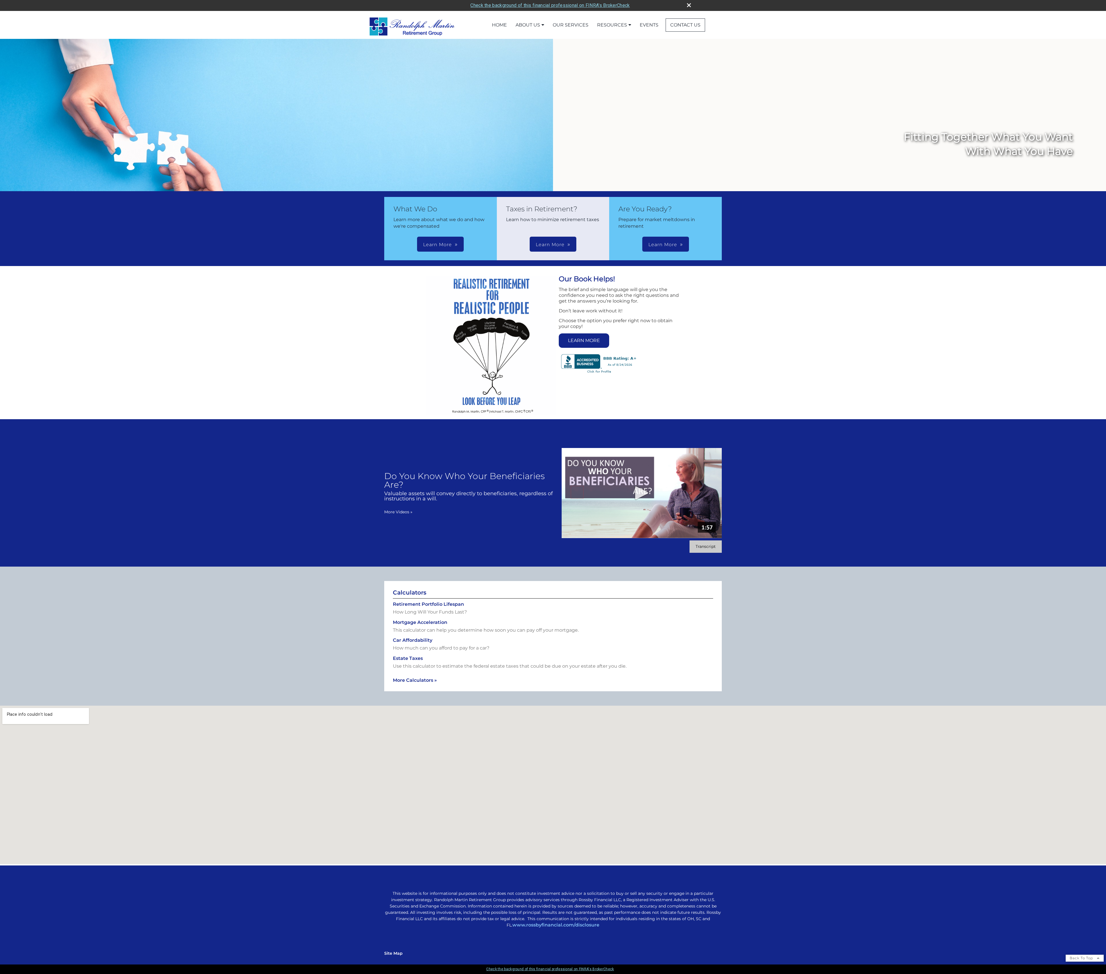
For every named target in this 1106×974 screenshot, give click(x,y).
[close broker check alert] (689, 5)
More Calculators (415, 680)
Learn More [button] (437, 244)
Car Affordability (412, 640)
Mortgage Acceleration (420, 622)
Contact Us (685, 25)
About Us (528, 25)
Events (649, 25)
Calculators (409, 592)
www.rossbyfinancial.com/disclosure (555, 925)
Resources (612, 25)
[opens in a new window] (599, 373)
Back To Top (1082, 958)
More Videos (398, 512)
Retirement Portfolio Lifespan (428, 604)
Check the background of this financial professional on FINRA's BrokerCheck (550, 5)
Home (499, 25)
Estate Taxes (408, 658)
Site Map (393, 953)
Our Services (570, 25)
